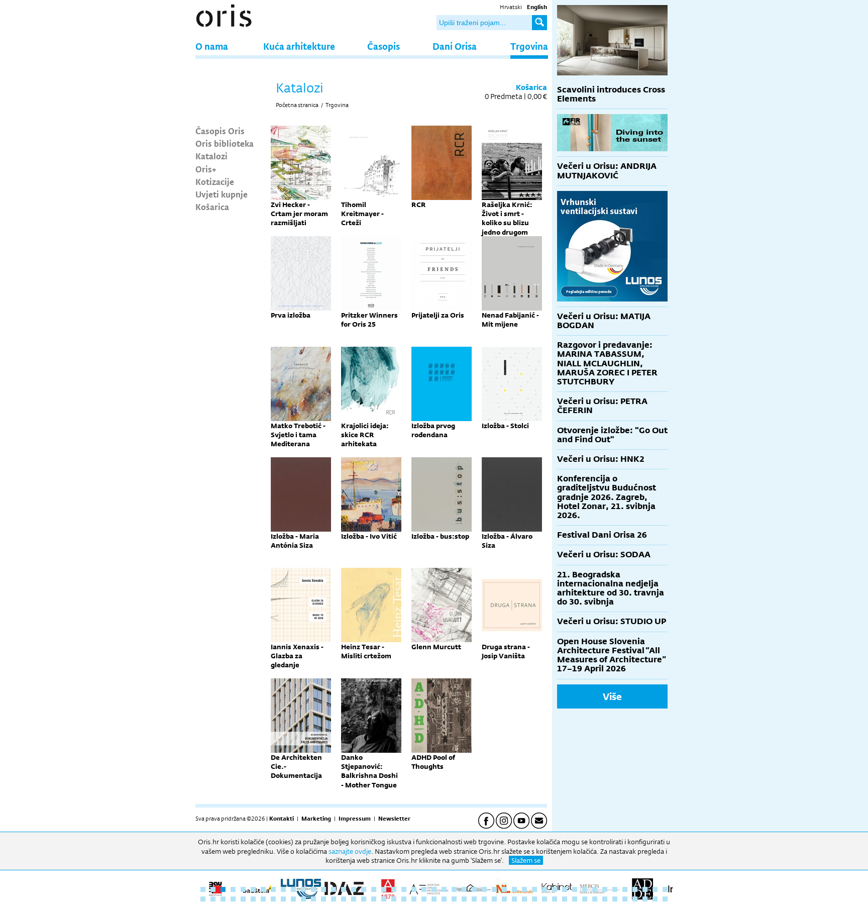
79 (514, 898)
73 (454, 898)
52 (243, 898)
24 (434, 889)
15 (343, 889)
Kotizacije (214, 181)
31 (504, 889)
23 (423, 889)
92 (644, 898)
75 (474, 898)
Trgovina (529, 46)
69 (413, 898)
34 (534, 889)
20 (393, 889)
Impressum (355, 819)
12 (313, 889)
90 (624, 898)
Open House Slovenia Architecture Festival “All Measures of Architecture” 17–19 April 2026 (611, 655)
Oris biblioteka (224, 143)
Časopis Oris (220, 131)
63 (353, 898)
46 (655, 889)
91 (634, 898)
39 (584, 889)
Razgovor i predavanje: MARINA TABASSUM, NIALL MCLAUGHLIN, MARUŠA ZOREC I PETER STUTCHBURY (607, 363)
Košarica (212, 206)
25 (444, 889)
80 (524, 898)
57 (293, 898)
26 (454, 889)
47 (665, 889)
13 (323, 889)
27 (464, 889)
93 (655, 898)
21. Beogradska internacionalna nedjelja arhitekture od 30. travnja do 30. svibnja (610, 588)
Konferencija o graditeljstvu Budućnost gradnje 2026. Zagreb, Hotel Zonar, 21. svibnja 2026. (606, 497)
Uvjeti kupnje (221, 194)
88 (604, 898)
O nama (211, 46)
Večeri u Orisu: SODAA (603, 554)
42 (614, 889)
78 (504, 898)
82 (544, 898)
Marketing (316, 819)
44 (634, 889)
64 (363, 898)
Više (612, 696)
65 (373, 898)
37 (564, 889)
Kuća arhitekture (299, 46)
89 (614, 898)
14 (333, 889)
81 (534, 898)
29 (484, 889)
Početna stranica (297, 105)
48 (202, 898)
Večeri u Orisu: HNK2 (600, 459)
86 (584, 898)
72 (444, 898)
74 (464, 898)
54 (263, 898)
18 (373, 889)
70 (423, 898)
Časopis (383, 46)
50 (223, 898)
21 (403, 889)
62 (343, 898)
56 (283, 898)
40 (594, 889)
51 (233, 898)
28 (474, 889)
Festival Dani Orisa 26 (602, 535)
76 (484, 898)
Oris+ (205, 169)
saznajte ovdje (350, 851)
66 (383, 898)
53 (253, 898)
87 (594, 898)
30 (494, 889)
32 (514, 889)
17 (363, 889)
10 (293, 889)
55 (273, 898)
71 (434, 898)
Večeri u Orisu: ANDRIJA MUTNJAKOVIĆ (607, 170)
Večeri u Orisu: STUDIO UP (611, 621)
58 (303, 898)
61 (333, 898)
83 (554, 898)
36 (554, 889)
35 (544, 889)
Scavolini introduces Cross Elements (611, 94)
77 (494, 898)
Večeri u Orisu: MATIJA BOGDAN (603, 321)
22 (413, 889)
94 (665, 898)
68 (403, 898)
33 (524, 889)
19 (383, 889)
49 (212, 898)
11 (303, 889)
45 (644, 889)
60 (323, 898)
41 (604, 889)
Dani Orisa (454, 46)
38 (574, 889)
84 (564, 898)
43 (624, 889)
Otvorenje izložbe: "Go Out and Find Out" (612, 435)
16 (353, 889)
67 (393, 898)
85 (574, 898)
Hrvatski (511, 7)
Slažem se (525, 860)
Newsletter (394, 819)
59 (313, 898)
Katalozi (211, 156)
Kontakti (281, 819)
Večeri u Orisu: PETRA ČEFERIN (602, 406)
